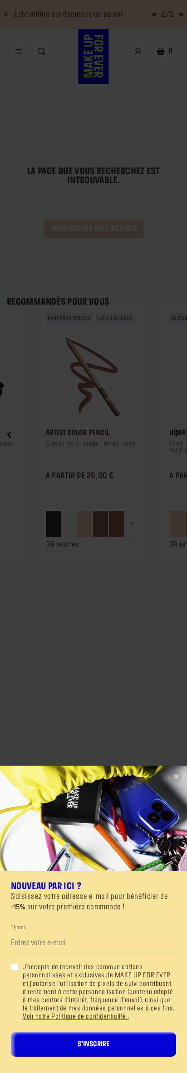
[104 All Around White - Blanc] (69, 524)
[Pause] (6, 14)
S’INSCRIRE (93, 1044)
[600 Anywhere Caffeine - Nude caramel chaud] (116, 524)
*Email (19, 927)
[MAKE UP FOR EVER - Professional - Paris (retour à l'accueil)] (94, 56)
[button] (9, 433)
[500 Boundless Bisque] (85, 524)
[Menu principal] (18, 51)
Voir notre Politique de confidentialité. (75, 1017)
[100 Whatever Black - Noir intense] (53, 524)
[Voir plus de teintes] (132, 524)
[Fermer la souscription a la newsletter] (176, 776)
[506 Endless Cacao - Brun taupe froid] (100, 524)
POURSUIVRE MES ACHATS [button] (93, 229)
